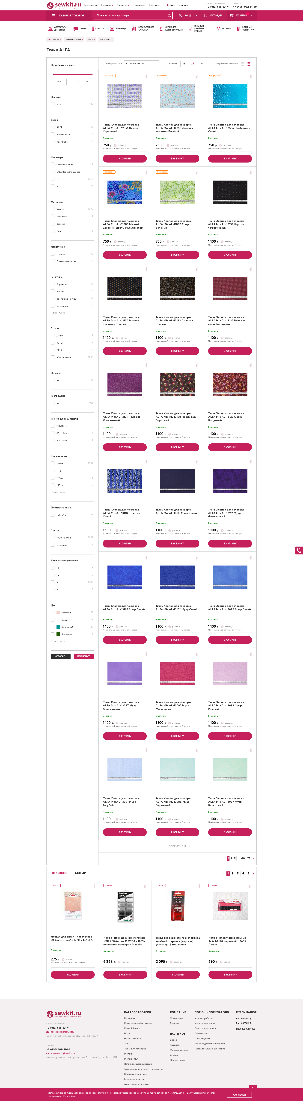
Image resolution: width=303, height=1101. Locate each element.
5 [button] (248, 874)
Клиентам (122, 5)
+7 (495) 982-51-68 (245, 7)
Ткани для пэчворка (135, 1049)
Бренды (174, 1023)
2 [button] (232, 874)
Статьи (174, 1055)
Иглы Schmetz (132, 1028)
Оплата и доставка (205, 1028)
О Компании (176, 1018)
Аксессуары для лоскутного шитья (143, 1069)
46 (243, 859)
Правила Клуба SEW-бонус (210, 1049)
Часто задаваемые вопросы (210, 1044)
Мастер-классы (179, 1050)
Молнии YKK (131, 1059)
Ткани (127, 1044)
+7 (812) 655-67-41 (217, 7)
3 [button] (238, 874)
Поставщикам (202, 1038)
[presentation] (223, 873)
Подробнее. (69, 1096)
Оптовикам (201, 1033)
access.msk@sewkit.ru (62, 1053)
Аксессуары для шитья (136, 1084)
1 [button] (228, 874)
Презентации (177, 1060)
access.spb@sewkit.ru (62, 1031)
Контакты (154, 5)
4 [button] (243, 874)
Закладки (215, 15)
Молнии (128, 1054)
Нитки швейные (132, 1038)
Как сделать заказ (205, 1023)
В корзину (125, 158)
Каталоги (175, 1045)
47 (248, 859)
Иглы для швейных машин (138, 1023)
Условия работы (204, 1018)
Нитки (127, 1033)
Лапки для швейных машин (138, 1064)
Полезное (138, 5)
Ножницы (129, 1018)
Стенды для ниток (134, 1079)
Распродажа (90, 5)
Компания (106, 5)
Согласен (239, 1094)
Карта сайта (245, 1029)
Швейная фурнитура (135, 1074)
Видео (173, 1040)
